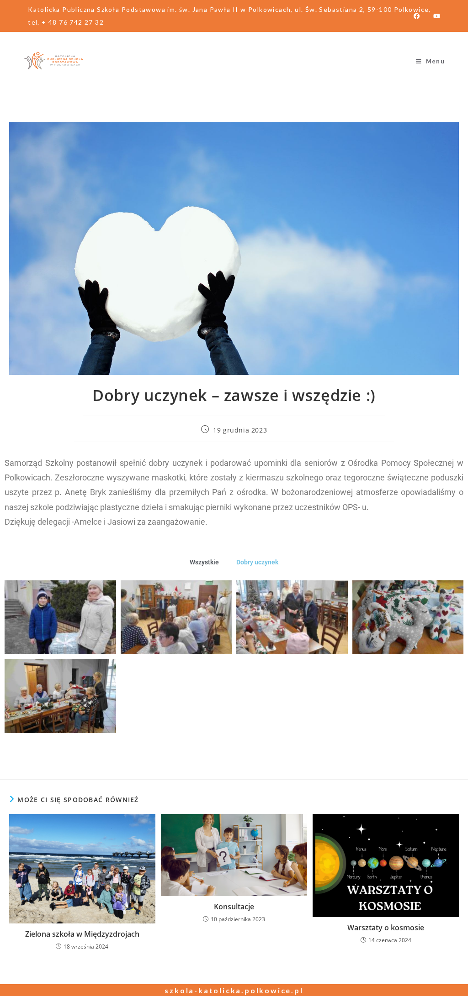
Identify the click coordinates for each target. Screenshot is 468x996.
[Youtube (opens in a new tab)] (433, 16)
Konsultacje (234, 907)
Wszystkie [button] (204, 562)
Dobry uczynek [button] (257, 562)
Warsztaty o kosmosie (385, 928)
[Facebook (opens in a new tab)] (416, 16)
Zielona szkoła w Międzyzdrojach (82, 934)
